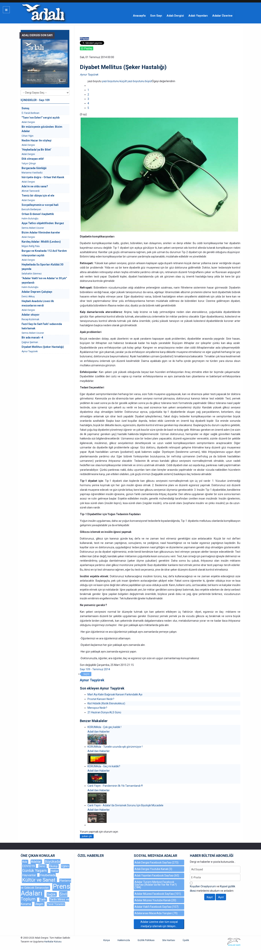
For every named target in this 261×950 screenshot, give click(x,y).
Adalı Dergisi (175, 15)
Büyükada (52, 861)
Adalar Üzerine (222, 15)
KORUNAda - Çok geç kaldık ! (104, 727)
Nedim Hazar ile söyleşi (36, 140)
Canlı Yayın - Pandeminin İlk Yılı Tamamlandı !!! (115, 785)
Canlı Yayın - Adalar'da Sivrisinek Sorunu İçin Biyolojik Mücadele (125, 805)
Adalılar (36, 861)
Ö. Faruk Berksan (30, 113)
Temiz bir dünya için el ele (38, 195)
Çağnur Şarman (30, 342)
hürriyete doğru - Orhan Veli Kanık (43, 177)
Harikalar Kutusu (53, 941)
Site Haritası (168, 940)
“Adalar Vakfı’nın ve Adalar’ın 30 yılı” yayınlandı (44, 280)
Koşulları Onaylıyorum (203, 886)
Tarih (43, 899)
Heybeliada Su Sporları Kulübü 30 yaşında (42, 266)
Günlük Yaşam (35, 870)
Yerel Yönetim (56, 904)
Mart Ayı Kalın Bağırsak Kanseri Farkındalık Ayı (115, 694)
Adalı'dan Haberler (99, 731)
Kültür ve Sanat (39, 880)
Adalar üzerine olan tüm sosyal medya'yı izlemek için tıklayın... (159, 924)
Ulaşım (39, 904)
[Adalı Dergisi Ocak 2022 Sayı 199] (45, 62)
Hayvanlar (29, 875)
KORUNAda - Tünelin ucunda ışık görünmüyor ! (115, 746)
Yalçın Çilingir (29, 163)
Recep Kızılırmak (30, 319)
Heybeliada (47, 875)
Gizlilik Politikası (146, 940)
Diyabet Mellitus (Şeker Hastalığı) (43, 346)
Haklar (54, 871)
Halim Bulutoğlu (30, 218)
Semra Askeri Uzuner (33, 228)
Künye (106, 940)
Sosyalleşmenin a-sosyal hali (40, 204)
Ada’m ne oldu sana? (35, 186)
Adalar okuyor (31, 314)
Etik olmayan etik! (33, 158)
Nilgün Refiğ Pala (31, 246)
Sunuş (25, 108)
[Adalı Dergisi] (43, 12)
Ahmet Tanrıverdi (31, 191)
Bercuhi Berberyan (31, 209)
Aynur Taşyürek (89, 74)
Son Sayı (156, 15)
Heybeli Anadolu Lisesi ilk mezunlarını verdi (38, 303)
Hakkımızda (124, 940)
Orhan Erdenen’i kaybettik (38, 214)
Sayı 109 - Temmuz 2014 (95, 669)
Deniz (42, 866)
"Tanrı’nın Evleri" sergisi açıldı (41, 117)
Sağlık (86, 674)
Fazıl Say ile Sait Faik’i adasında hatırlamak (42, 326)
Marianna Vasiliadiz (32, 172)
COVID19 (29, 866)
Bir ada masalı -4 (32, 337)
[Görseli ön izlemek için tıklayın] (159, 174)
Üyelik (186, 940)
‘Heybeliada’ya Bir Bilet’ (36, 149)
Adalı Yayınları (198, 15)
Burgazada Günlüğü (34, 168)
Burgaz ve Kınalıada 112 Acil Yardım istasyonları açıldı (44, 253)
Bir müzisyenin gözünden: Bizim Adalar (42, 129)
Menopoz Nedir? (97, 707)
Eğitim (65, 866)
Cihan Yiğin (27, 136)
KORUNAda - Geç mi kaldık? (104, 766)
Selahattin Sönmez (32, 273)
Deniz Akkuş (28, 296)
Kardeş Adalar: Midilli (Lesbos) (41, 241)
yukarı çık (87, 836)
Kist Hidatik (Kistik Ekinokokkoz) (106, 703)
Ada (25, 861)
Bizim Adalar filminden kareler (41, 232)
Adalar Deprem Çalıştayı (37, 291)
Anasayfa (139, 15)
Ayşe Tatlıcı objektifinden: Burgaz (43, 223)
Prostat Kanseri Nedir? (101, 699)
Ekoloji (53, 866)
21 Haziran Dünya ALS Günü (104, 712)
